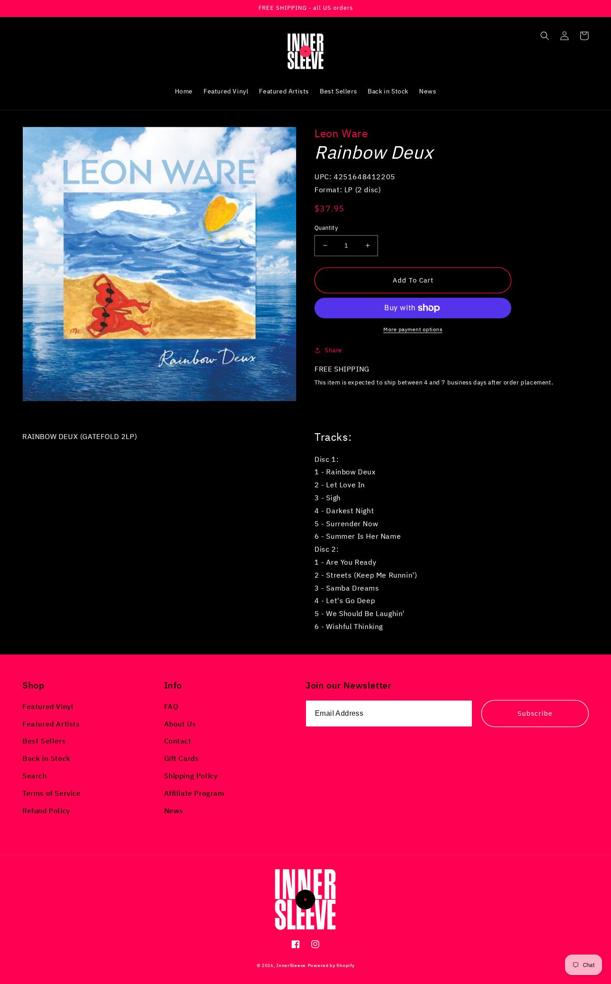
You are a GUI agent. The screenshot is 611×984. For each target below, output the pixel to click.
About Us (180, 723)
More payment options (412, 329)
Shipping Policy (191, 775)
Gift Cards (181, 758)
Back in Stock (46, 758)
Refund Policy (46, 810)
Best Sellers (44, 740)
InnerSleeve (291, 965)
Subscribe (535, 713)
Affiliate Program (194, 793)
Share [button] (333, 350)
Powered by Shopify (331, 965)
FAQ (171, 706)
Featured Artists (51, 723)
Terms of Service (51, 793)
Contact (177, 740)
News (173, 810)
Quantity (326, 228)
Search (34, 775)
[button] (545, 36)
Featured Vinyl (47, 706)
